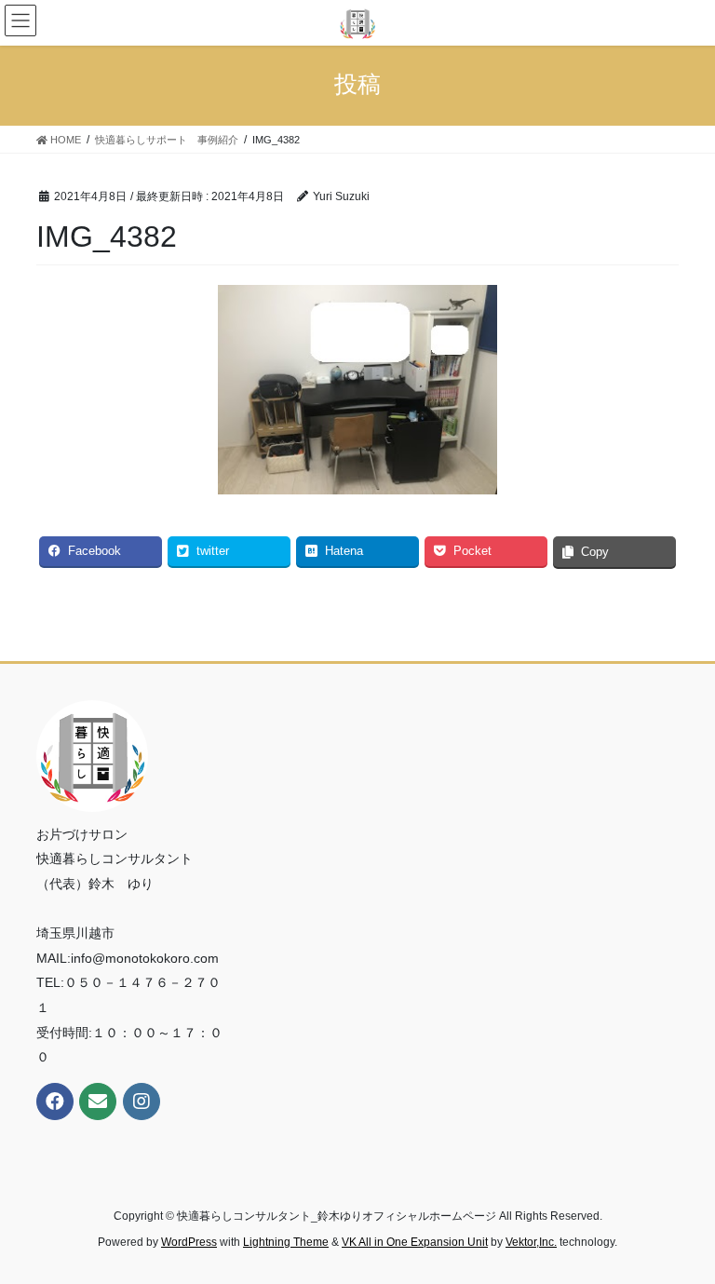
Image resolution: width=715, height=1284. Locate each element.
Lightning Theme (286, 1242)
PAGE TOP (681, 1229)
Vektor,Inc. (531, 1242)
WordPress (189, 1242)
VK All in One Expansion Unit (415, 1242)
